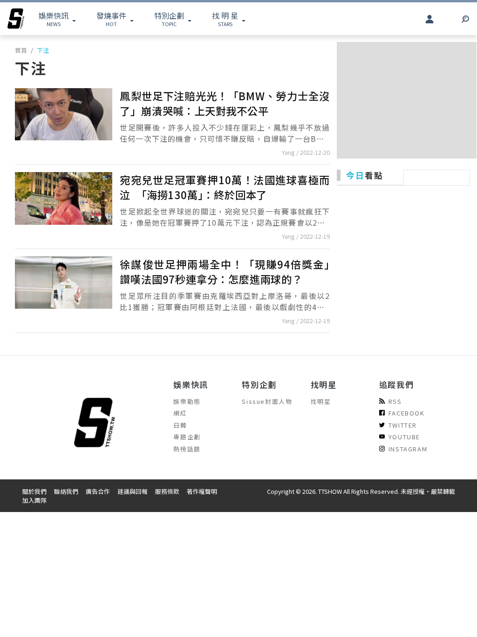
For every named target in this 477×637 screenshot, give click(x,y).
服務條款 (167, 491)
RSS (395, 401)
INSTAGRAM (407, 448)
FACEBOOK (406, 413)
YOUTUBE (404, 436)
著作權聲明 (202, 491)
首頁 (21, 50)
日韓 (180, 425)
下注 (43, 50)
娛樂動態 (186, 401)
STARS (225, 19)
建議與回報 (132, 491)
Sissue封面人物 (267, 401)
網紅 (180, 413)
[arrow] (15, 18)
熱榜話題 (186, 448)
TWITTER (402, 425)
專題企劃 (186, 436)
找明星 (321, 401)
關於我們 (34, 491)
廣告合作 (98, 491)
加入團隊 (34, 500)
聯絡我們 (66, 491)
